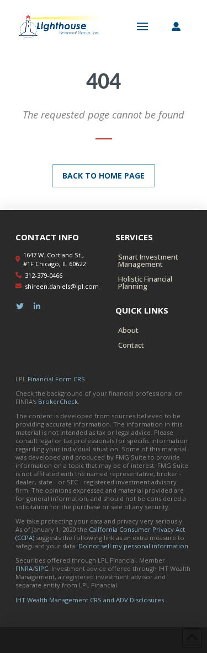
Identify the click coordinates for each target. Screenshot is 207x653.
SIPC (41, 568)
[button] (142, 26)
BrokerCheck (58, 401)
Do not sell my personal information (133, 546)
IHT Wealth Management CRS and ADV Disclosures (89, 600)
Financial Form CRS (56, 379)
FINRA (24, 568)
